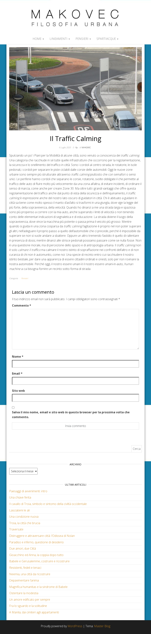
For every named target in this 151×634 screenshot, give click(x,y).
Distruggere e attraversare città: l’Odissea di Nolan (42, 536)
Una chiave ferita (20, 497)
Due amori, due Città (22, 548)
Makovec (86, 147)
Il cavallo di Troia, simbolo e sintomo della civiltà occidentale (48, 504)
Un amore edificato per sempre (29, 599)
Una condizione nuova (23, 517)
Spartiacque (106, 39)
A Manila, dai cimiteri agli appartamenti (34, 612)
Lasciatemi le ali (19, 510)
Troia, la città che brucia (24, 523)
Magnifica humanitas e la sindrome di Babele (38, 587)
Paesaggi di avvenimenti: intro (28, 491)
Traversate (16, 529)
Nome (17, 357)
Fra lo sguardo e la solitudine (28, 606)
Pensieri (82, 39)
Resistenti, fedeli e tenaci (25, 568)
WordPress (75, 626)
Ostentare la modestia (23, 593)
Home (37, 39)
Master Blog (102, 626)
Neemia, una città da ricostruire (29, 574)
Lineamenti (59, 39)
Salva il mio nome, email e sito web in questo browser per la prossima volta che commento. (71, 414)
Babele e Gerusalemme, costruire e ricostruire (39, 561)
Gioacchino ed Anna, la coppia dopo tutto (36, 555)
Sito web (18, 391)
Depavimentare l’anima (24, 580)
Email (17, 373)
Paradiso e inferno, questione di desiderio (36, 542)
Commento (21, 305)
